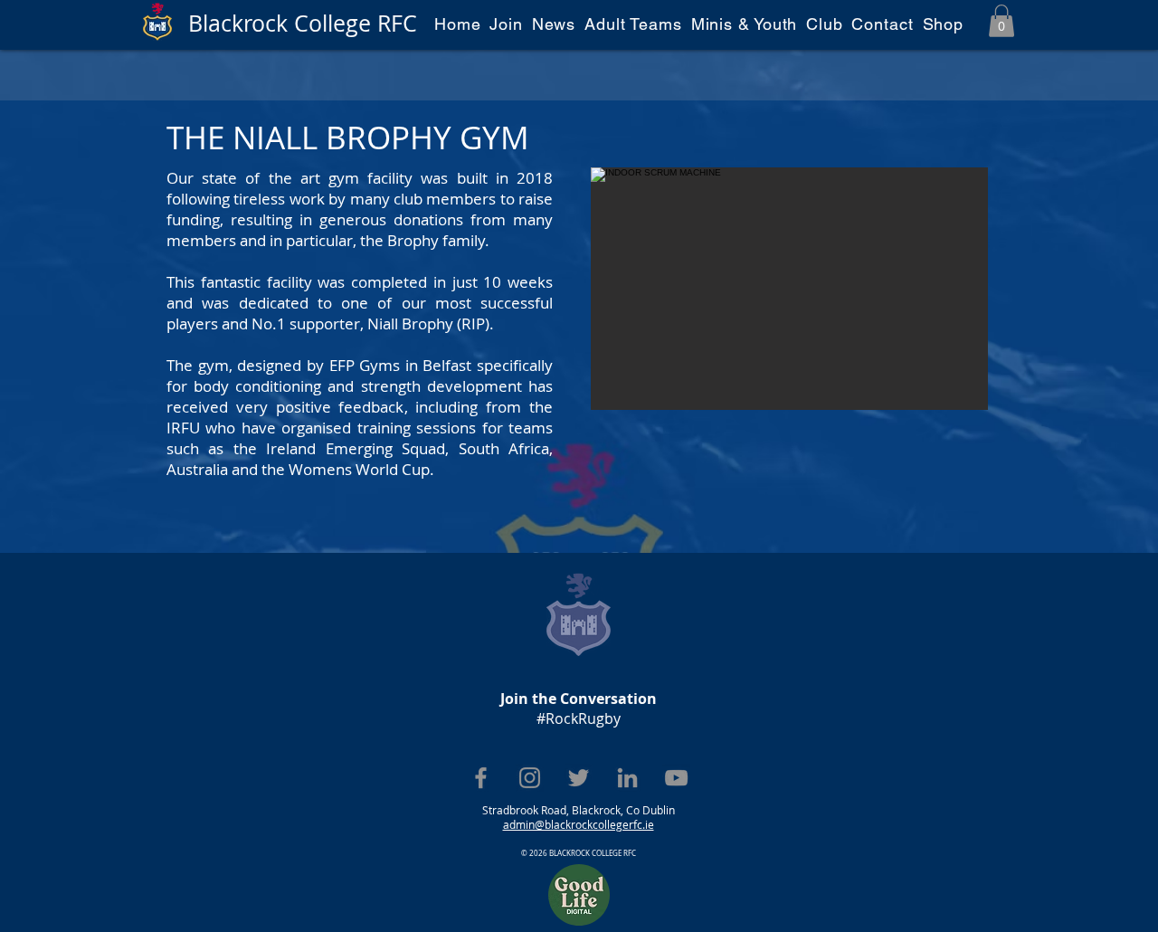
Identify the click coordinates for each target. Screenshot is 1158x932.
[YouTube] (676, 778)
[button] (1001, 21)
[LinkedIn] (627, 778)
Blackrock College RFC (302, 23)
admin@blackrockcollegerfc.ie (578, 824)
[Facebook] (481, 778)
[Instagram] (530, 778)
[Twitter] (579, 778)
